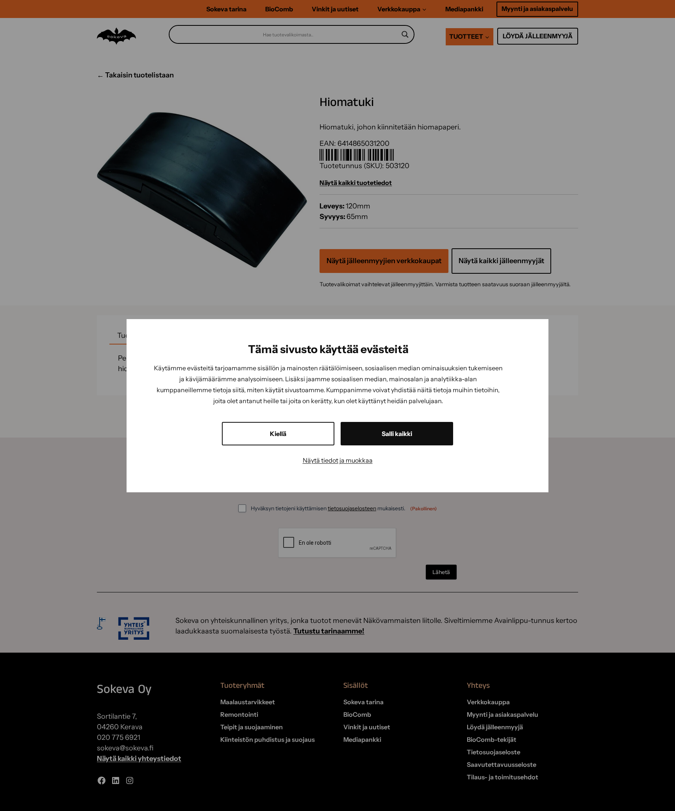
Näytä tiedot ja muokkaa (338, 460)
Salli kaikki (397, 434)
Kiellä (278, 434)
